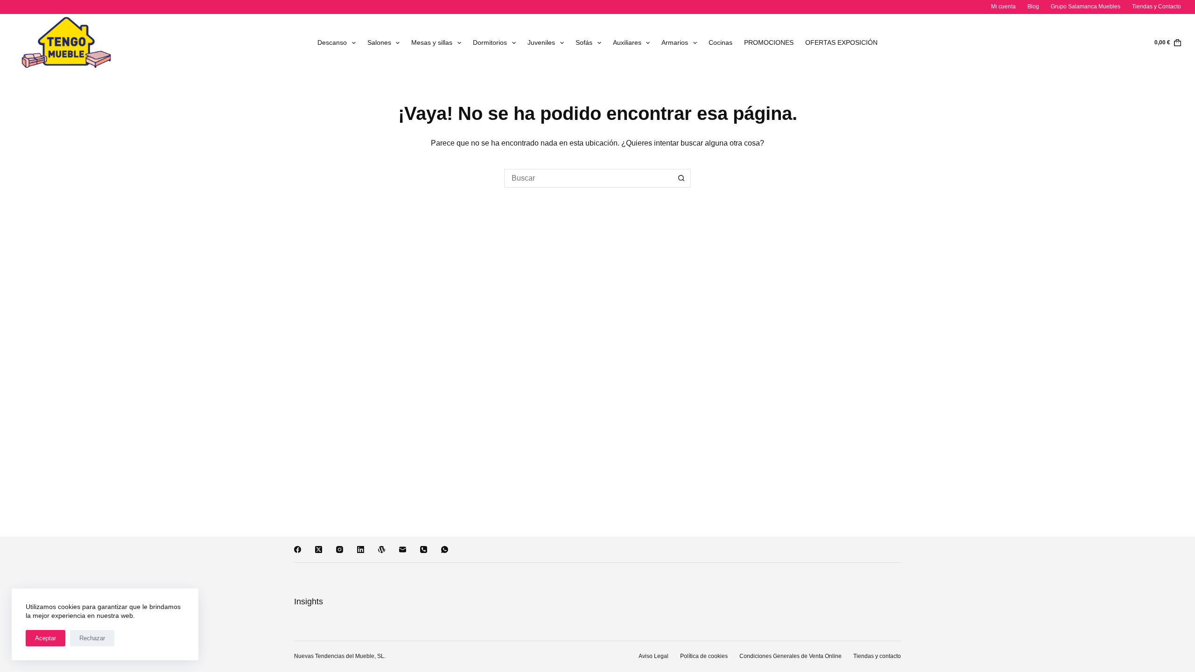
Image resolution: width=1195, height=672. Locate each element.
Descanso (332, 42)
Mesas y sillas (431, 42)
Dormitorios (490, 42)
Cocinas (720, 42)
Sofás (584, 42)
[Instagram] (339, 549)
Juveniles (541, 42)
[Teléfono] (423, 549)
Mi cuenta (1003, 6)
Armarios (674, 42)
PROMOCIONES (769, 42)
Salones (379, 42)
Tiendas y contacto (877, 656)
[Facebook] (297, 549)
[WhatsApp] (444, 549)
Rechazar (92, 638)
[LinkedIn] (360, 549)
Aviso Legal (653, 656)
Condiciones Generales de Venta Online (790, 656)
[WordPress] (381, 549)
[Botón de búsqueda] (681, 178)
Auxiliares (627, 42)
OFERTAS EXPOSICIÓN (841, 42)
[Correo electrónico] (402, 549)
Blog (1033, 6)
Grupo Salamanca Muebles (1085, 6)
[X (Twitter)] (318, 549)
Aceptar (45, 638)
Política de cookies (704, 656)
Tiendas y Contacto (1156, 6)
